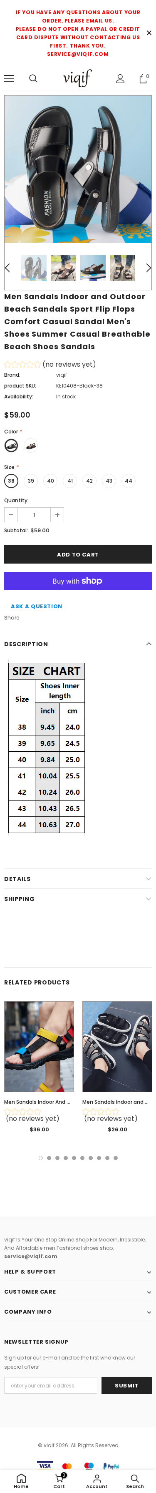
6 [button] (82, 1158)
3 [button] (57, 1158)
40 (50, 480)
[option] (78, 169)
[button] (50, 365)
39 (31, 480)
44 (128, 480)
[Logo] (78, 78)
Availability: (18, 396)
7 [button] (91, 1158)
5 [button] (74, 1158)
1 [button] (41, 1158)
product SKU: (20, 385)
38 (11, 480)
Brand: (12, 374)
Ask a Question (36, 606)
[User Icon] (120, 78)
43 (109, 480)
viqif (61, 374)
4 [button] (66, 1158)
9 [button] (107, 1158)
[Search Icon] (33, 79)
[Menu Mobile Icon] (9, 79)
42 (89, 480)
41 (70, 480)
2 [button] (49, 1158)
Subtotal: (16, 530)
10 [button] (116, 1158)
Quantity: (16, 500)
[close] (149, 33)
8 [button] (99, 1158)
